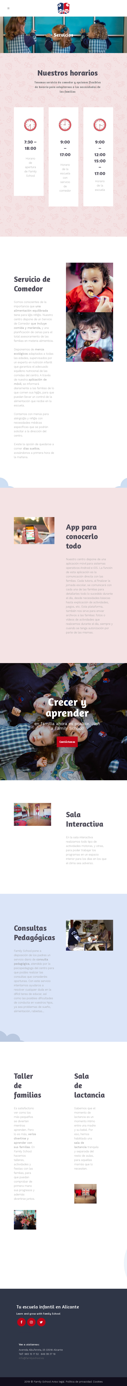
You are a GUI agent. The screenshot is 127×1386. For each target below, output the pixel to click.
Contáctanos (67, 741)
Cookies (98, 1381)
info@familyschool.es (31, 1358)
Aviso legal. (58, 1381)
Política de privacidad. (79, 1381)
